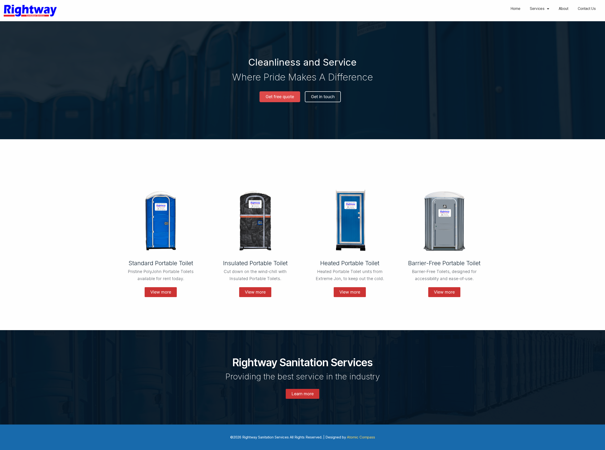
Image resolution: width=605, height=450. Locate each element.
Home (515, 8)
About (563, 8)
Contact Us (587, 8)
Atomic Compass (361, 437)
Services (537, 8)
